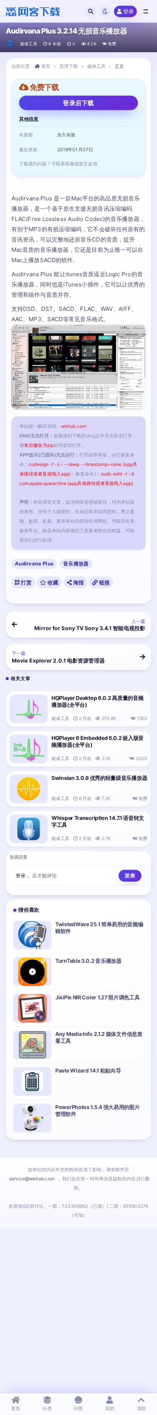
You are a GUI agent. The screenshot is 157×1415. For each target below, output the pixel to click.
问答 (78, 1408)
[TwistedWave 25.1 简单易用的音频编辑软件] (32, 935)
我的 (109, 1408)
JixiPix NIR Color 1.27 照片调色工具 (97, 997)
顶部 (141, 1408)
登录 (128, 11)
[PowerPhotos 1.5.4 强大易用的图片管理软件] (32, 1118)
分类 (46, 1408)
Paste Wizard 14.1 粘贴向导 (88, 1070)
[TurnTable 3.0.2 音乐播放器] (32, 971)
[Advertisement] (78, 1309)
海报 (78, 582)
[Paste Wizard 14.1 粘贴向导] (32, 1081)
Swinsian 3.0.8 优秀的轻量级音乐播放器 (99, 778)
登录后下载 (78, 103)
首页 (45, 66)
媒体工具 (28, 43)
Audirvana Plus (34, 563)
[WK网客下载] (10, 44)
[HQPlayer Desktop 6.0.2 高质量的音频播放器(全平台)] (29, 709)
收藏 (52, 582)
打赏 (25, 582)
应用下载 (68, 66)
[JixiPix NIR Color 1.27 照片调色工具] (32, 1008)
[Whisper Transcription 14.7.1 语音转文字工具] (29, 829)
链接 (104, 582)
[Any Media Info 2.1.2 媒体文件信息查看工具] (32, 1045)
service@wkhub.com (31, 1178)
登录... (23, 875)
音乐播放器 (76, 563)
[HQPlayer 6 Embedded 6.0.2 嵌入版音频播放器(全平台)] (29, 749)
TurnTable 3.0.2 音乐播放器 (88, 960)
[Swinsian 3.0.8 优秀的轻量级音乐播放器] (29, 789)
